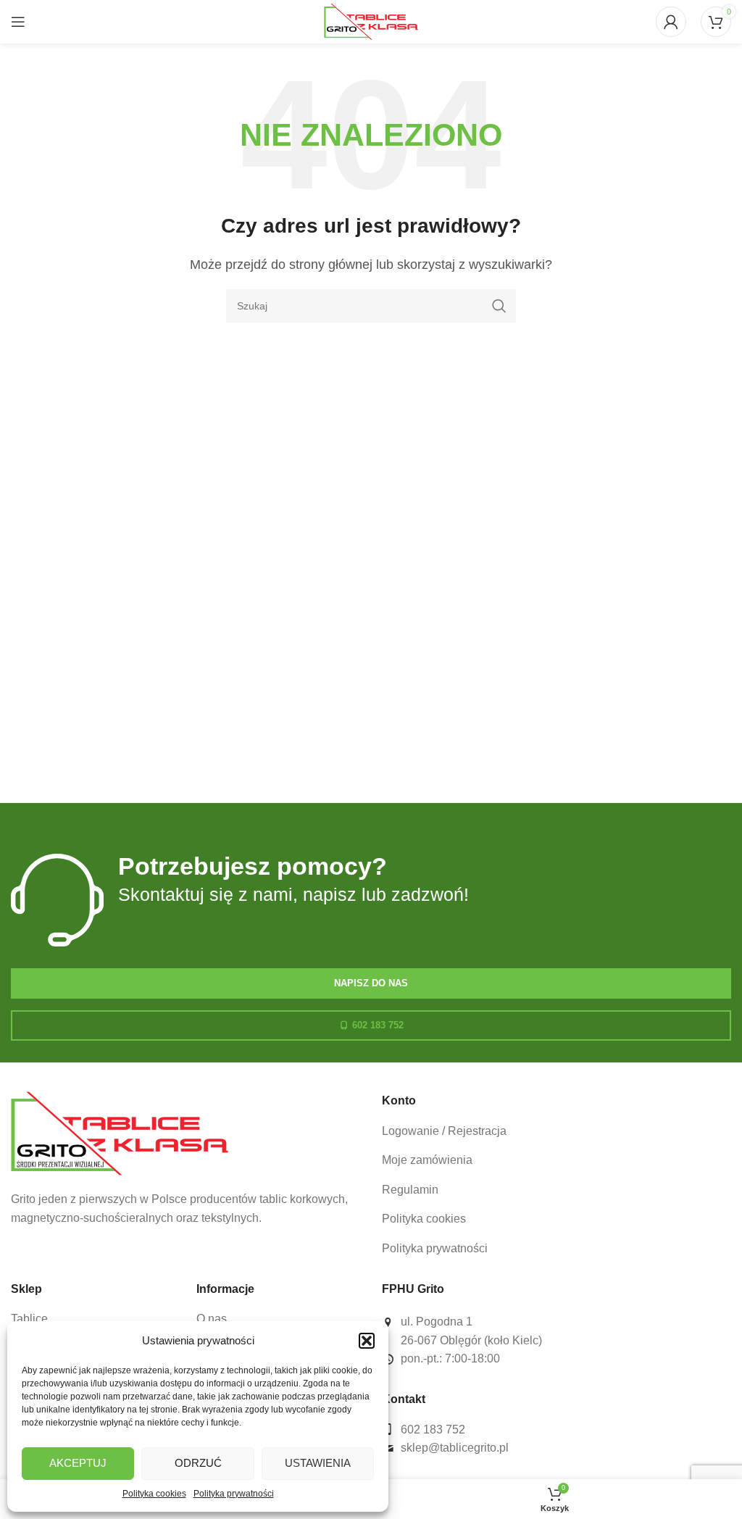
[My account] (671, 21)
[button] (366, 1340)
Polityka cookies (154, 1494)
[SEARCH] (499, 305)
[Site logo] (371, 20)
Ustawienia (318, 1463)
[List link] (556, 1131)
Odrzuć (198, 1463)
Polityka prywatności (233, 1494)
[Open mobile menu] (18, 21)
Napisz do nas (371, 983)
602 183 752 (378, 1025)
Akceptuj (78, 1463)
